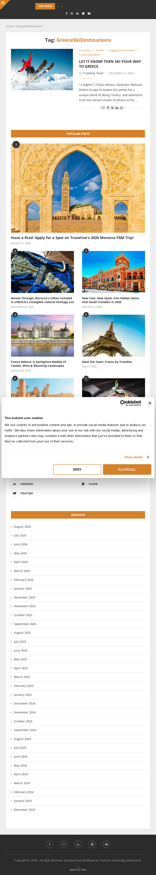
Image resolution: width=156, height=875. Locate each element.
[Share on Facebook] (108, 108)
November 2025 (25, 606)
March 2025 (22, 677)
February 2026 (24, 580)
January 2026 (23, 588)
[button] (58, 6)
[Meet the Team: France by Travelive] (113, 336)
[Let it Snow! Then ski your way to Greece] (42, 69)
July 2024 (20, 748)
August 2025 (22, 633)
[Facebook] (66, 13)
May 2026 (20, 553)
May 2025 (20, 659)
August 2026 (22, 527)
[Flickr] (83, 13)
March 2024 (22, 783)
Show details (134, 457)
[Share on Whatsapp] (121, 108)
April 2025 (21, 668)
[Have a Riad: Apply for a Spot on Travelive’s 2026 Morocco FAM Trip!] (78, 188)
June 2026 (20, 544)
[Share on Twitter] (112, 108)
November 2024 (25, 712)
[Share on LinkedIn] (117, 108)
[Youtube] (89, 13)
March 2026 (22, 571)
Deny (77, 469)
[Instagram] (72, 13)
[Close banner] (149, 403)
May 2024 (20, 765)
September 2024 (25, 730)
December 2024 (24, 703)
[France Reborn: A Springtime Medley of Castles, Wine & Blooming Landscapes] (42, 336)
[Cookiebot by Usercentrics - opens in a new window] (123, 403)
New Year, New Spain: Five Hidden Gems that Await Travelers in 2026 (110, 300)
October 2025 (23, 615)
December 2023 (24, 810)
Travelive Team (93, 73)
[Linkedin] (77, 13)
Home (10, 26)
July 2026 (20, 535)
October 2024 (23, 721)
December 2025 (24, 597)
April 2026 (21, 562)
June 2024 (20, 756)
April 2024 (21, 774)
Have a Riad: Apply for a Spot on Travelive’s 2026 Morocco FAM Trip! (72, 237)
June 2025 (20, 650)
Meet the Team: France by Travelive (107, 362)
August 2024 (22, 739)
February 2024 (24, 792)
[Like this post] (103, 108)
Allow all (127, 469)
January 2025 (23, 695)
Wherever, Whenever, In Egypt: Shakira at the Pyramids (72, 6)
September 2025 (25, 624)
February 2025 (24, 686)
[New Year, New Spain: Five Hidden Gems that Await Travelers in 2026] (113, 272)
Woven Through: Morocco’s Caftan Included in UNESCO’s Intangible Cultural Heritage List (42, 300)
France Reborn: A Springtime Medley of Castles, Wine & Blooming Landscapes (38, 364)
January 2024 (23, 801)
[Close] (5, 5)
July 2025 (20, 641)
